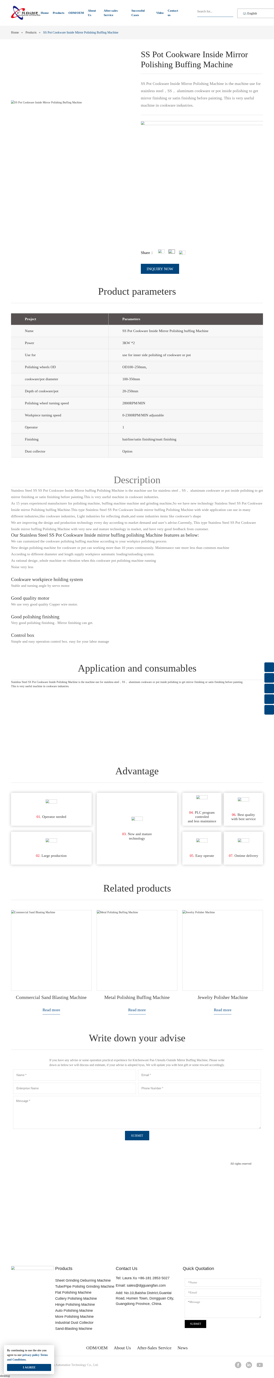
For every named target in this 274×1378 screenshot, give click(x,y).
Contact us (173, 13)
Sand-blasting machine (73, 1329)
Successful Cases (138, 13)
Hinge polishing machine (75, 1305)
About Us (92, 13)
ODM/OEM (76, 12)
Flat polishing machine (73, 1292)
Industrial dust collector (74, 1323)
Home (45, 12)
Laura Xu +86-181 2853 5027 (145, 1278)
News (183, 1347)
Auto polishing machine (74, 1311)
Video (160, 12)
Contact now (137, 1231)
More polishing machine (74, 1317)
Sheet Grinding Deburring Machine (83, 1280)
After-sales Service (111, 13)
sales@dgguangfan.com (146, 1285)
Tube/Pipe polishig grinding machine (84, 1286)
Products (58, 12)
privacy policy (31, 1355)
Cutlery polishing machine (76, 1298)
